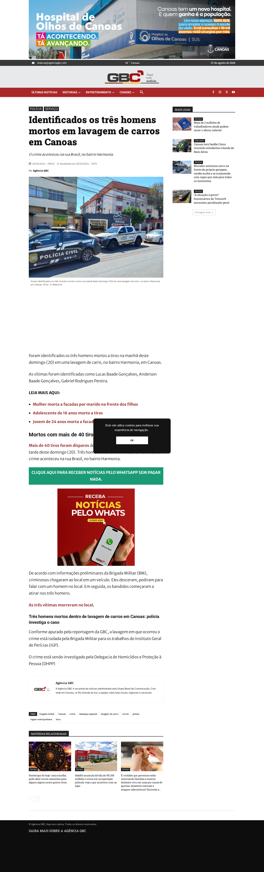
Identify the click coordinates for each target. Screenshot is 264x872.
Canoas (62, 713)
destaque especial (88, 713)
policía (136, 713)
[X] (227, 92)
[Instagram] (220, 92)
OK (132, 440)
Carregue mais (203, 212)
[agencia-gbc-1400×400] (132, 57)
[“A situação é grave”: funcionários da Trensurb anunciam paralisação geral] (182, 196)
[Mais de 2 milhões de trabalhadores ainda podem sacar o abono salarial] (182, 124)
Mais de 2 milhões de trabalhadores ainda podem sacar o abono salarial (211, 126)
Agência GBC (41, 170)
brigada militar (47, 713)
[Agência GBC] (42, 689)
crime (72, 713)
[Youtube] (233, 92)
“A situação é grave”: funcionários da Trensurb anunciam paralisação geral (211, 198)
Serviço (51, 109)
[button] (141, 92)
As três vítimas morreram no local (61, 605)
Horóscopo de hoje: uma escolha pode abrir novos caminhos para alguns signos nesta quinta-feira (48, 779)
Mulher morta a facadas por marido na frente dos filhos (85, 404)
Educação (199, 140)
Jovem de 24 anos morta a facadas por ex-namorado (83, 421)
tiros (58, 719)
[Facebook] (213, 92)
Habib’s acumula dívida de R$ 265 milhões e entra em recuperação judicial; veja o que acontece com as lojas (96, 781)
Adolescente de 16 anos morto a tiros (68, 413)
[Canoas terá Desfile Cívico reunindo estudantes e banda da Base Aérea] (182, 145)
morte (125, 713)
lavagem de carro (109, 713)
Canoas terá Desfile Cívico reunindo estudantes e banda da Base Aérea (214, 148)
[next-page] (37, 798)
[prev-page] (31, 798)
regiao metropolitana (41, 719)
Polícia (36, 109)
